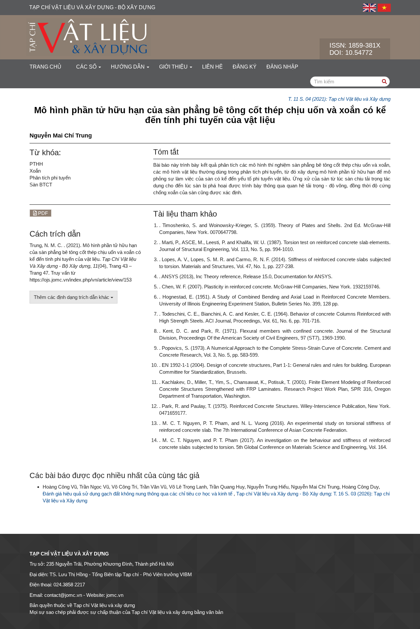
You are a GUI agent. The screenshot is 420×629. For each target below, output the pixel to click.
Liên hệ (212, 67)
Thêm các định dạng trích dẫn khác (72, 297)
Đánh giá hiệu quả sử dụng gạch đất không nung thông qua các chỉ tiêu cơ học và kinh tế (138, 493)
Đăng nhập (282, 67)
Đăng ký (245, 67)
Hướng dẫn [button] (128, 67)
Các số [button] (87, 67)
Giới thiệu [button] (174, 67)
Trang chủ (45, 67)
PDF (42, 213)
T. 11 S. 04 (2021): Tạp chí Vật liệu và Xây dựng (339, 99)
